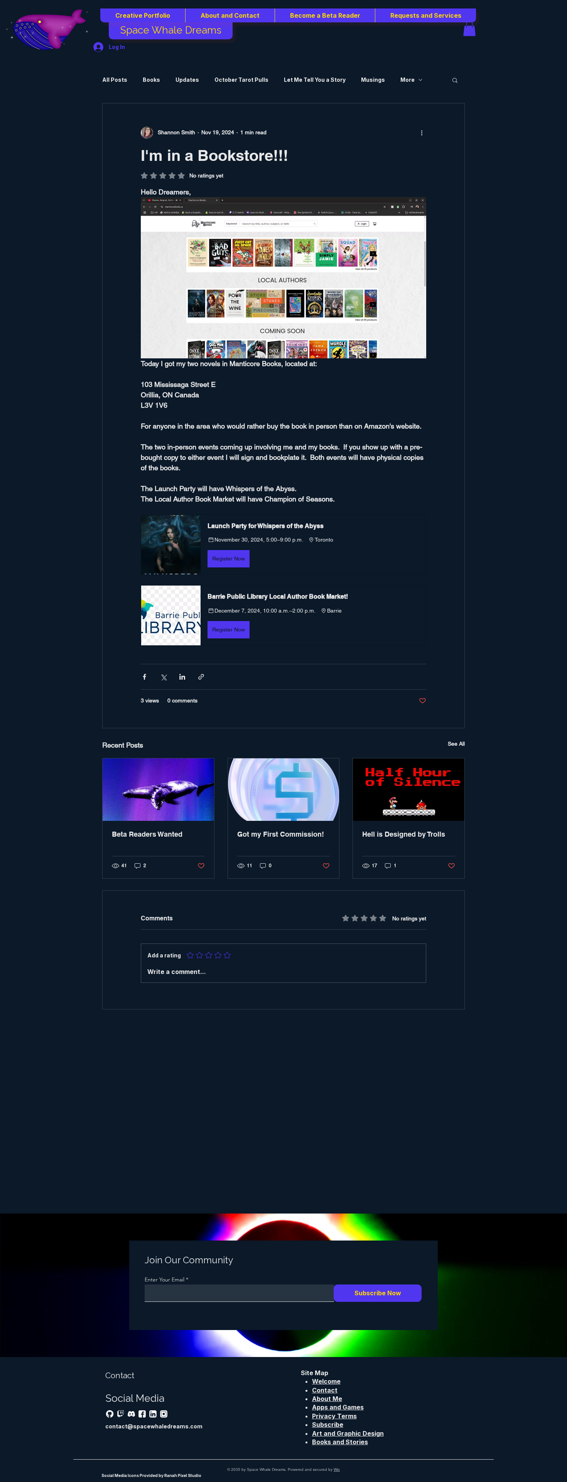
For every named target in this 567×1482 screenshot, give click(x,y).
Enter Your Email (164, 1279)
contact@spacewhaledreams (147, 1426)
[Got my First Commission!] (283, 789)
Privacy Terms (334, 1416)
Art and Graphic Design (348, 1433)
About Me (327, 1399)
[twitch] (120, 1413)
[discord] (131, 1413)
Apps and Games (338, 1407)
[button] (142, 15)
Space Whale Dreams (170, 30)
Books (151, 79)
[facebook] (142, 1413)
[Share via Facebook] (144, 676)
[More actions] (421, 132)
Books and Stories (340, 1442)
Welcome (326, 1381)
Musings (373, 79)
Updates (187, 79)
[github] (109, 1413)
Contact (325, 1390)
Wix (337, 1469)
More (407, 79)
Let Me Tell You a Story (315, 79)
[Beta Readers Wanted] (158, 789)
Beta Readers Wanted (147, 834)
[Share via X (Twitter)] (163, 676)
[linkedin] (152, 1413)
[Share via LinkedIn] (182, 676)
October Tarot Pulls (241, 79)
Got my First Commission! (280, 834)
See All (456, 744)
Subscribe (327, 1424)
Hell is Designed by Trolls (403, 834)
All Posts (114, 79)
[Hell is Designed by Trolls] (408, 789)
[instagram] (163, 1413)
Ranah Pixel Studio (182, 1475)
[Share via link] (201, 676)
